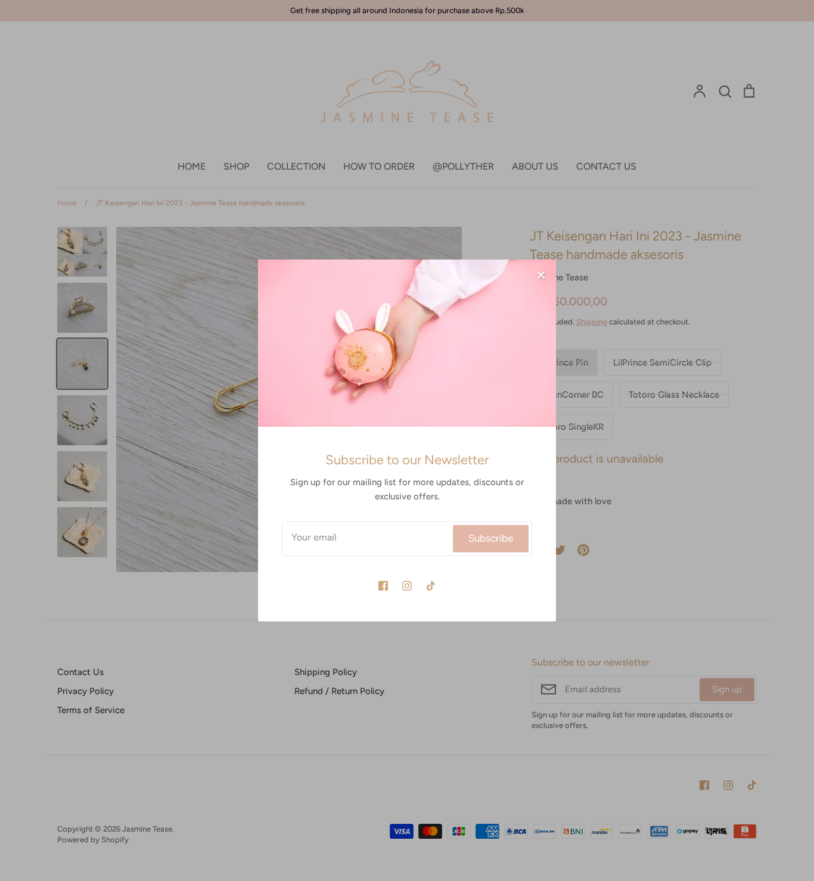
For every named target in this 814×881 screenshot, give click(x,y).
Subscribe (490, 538)
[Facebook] (383, 586)
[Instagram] (407, 586)
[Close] (541, 274)
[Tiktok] (431, 586)
